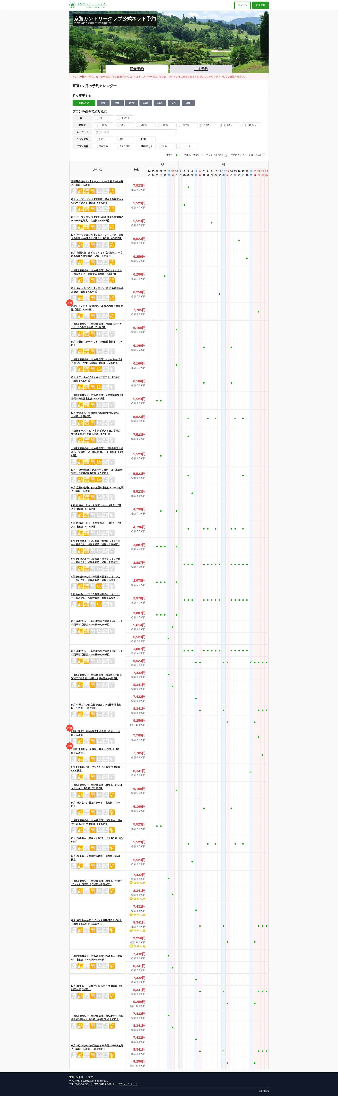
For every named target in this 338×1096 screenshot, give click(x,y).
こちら (205, 76)
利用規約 (264, 1091)
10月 (131, 103)
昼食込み (103, 146)
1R (121, 139)
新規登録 (260, 5)
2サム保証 (125, 146)
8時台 (165, 125)
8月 (103, 103)
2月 (188, 103)
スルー (165, 146)
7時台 (144, 125)
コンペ (186, 146)
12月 (159, 103)
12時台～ (251, 125)
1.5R (143, 139)
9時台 (186, 125)
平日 (101, 118)
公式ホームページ (127, 1084)
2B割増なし (147, 146)
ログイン (242, 5)
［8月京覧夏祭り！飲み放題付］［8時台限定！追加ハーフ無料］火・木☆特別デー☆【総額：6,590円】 (97, 452)
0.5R (101, 139)
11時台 (229, 125)
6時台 (123, 125)
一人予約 (201, 69)
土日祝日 (124, 118)
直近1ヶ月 (84, 103)
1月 (174, 103)
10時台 (208, 125)
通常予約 (137, 69)
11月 (145, 103)
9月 (117, 103)
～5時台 (103, 125)
